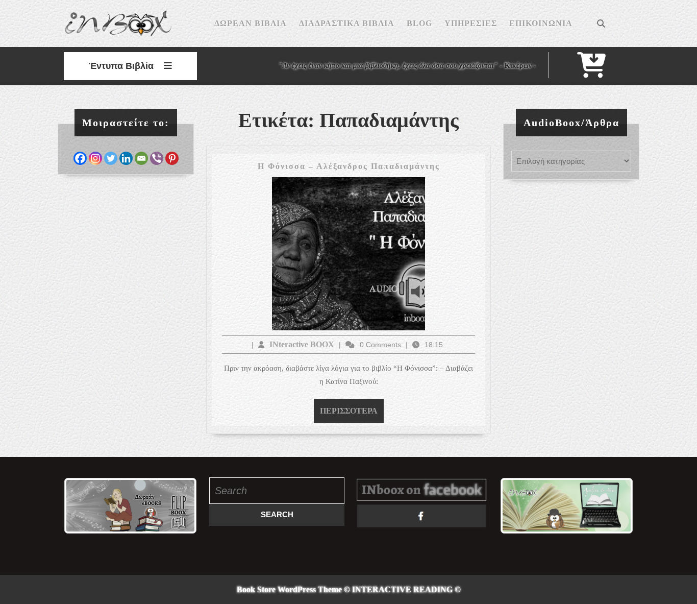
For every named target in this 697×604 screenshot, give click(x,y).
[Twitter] (110, 158)
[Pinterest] (172, 158)
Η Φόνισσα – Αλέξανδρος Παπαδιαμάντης (349, 166)
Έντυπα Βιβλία (121, 66)
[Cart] (591, 71)
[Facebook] (80, 158)
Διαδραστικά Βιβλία (346, 23)
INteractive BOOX (301, 344)
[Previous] (85, 506)
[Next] (175, 506)
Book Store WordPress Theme (289, 589)
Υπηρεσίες (470, 23)
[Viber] (156, 158)
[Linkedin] (126, 158)
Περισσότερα (352, 410)
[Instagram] (95, 158)
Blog (419, 23)
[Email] (141, 158)
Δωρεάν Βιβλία (250, 23)
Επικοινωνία (540, 23)
